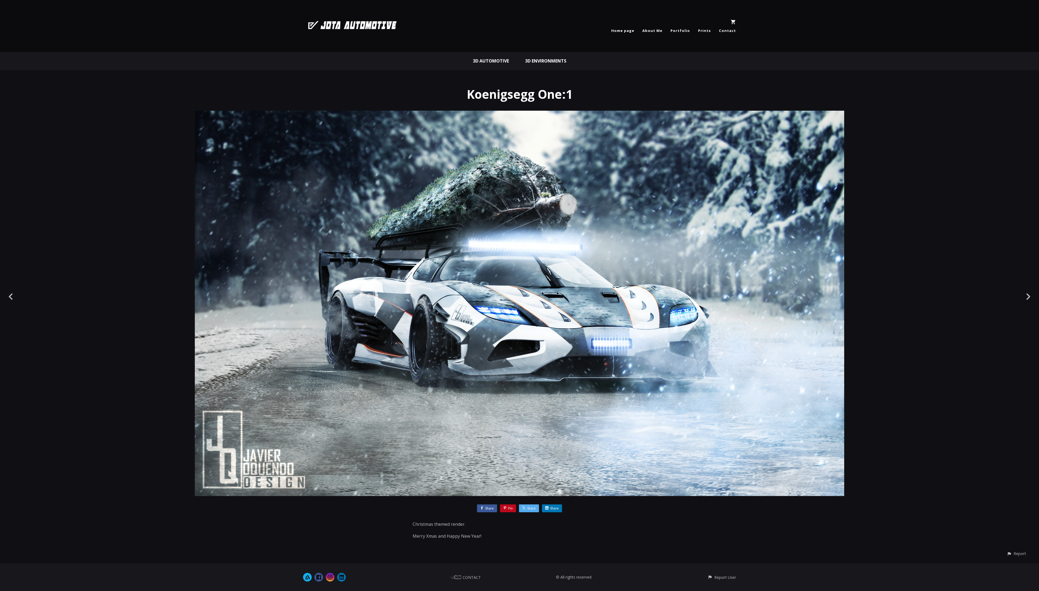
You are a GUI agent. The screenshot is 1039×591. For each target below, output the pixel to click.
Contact (727, 30)
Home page (622, 30)
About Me (652, 30)
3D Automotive (491, 61)
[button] (1016, 553)
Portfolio (680, 30)
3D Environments (545, 61)
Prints (704, 30)
